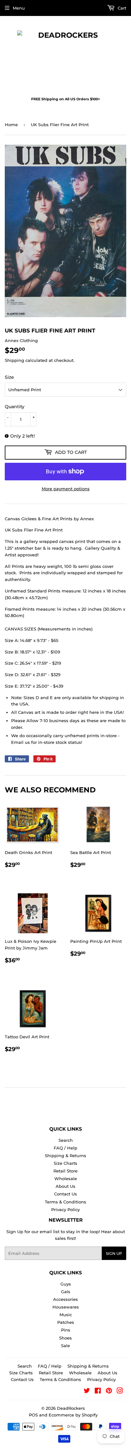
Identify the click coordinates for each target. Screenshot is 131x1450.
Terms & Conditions (65, 1201)
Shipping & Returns (65, 1155)
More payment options (66, 488)
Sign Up (114, 1253)
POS (33, 1414)
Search (66, 1140)
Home (11, 124)
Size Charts (65, 1163)
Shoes (65, 1337)
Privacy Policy (65, 1209)
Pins (65, 1329)
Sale (65, 1345)
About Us (65, 1186)
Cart (121, 8)
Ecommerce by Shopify (73, 1414)
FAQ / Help (65, 1147)
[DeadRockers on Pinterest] (109, 1391)
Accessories (65, 1299)
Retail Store (65, 1170)
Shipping (14, 360)
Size (9, 377)
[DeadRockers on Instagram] (120, 1391)
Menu (19, 8)
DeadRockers (71, 1408)
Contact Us (65, 1193)
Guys (65, 1283)
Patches (65, 1322)
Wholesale (65, 1178)
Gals (65, 1291)
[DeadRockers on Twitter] (87, 1391)
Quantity (14, 406)
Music (65, 1314)
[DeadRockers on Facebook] (97, 1391)
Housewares (65, 1306)
